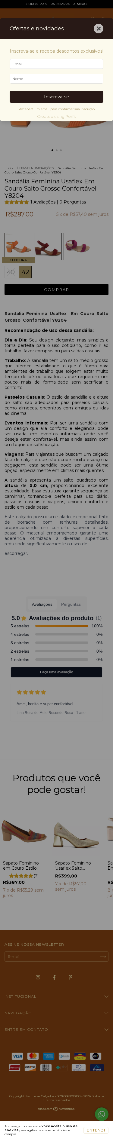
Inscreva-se (56, 97)
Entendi (96, 1130)
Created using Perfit (56, 116)
